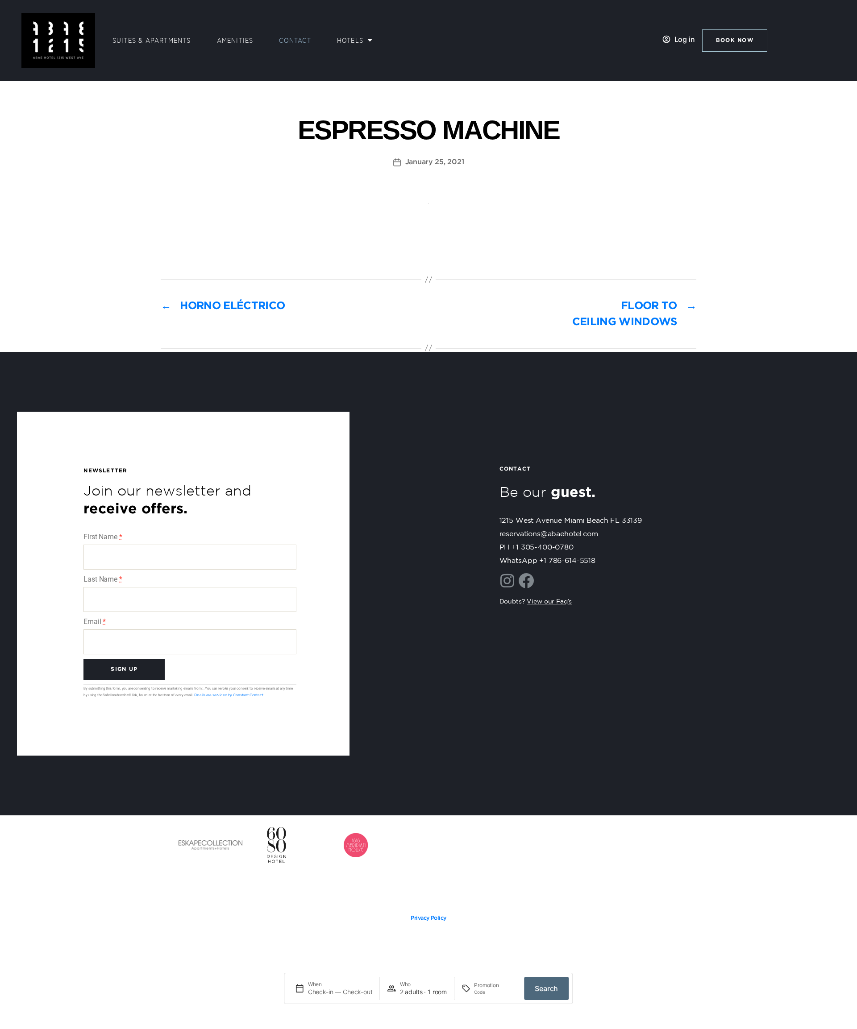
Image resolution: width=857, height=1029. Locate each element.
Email (94, 621)
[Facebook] (525, 580)
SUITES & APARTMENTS (151, 40)
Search (546, 988)
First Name (102, 537)
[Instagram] (507, 580)
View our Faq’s (549, 601)
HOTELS (350, 40)
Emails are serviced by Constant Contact (228, 695)
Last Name (102, 579)
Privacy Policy (428, 918)
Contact (295, 40)
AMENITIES (235, 40)
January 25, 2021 (434, 162)
